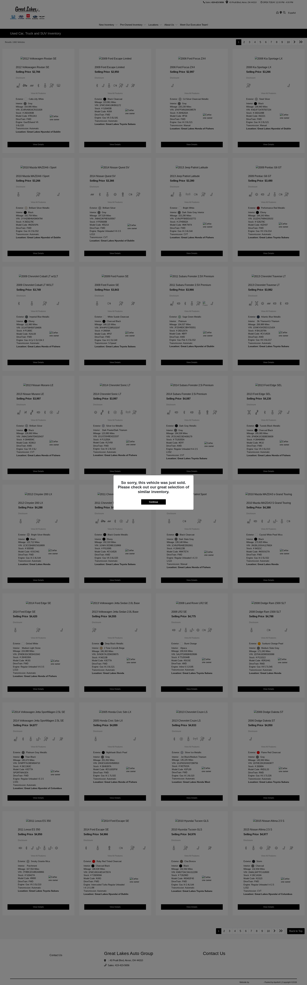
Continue (153, 502)
